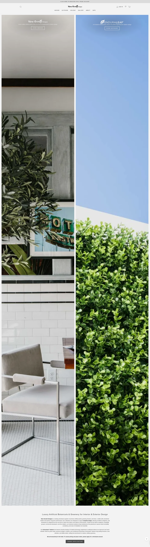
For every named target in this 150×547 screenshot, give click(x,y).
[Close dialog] (104, 256)
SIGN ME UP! (90, 279)
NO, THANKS (90, 283)
